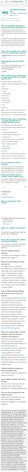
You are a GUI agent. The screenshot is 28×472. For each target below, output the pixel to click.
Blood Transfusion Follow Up (9, 144)
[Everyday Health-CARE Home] (13, 1)
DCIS (3, 105)
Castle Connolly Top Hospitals (10, 328)
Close (25, 471)
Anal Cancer (5, 89)
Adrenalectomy (6, 137)
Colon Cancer (5, 102)
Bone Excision (5, 146)
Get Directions (6, 224)
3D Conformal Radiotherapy (9, 132)
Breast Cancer (6, 100)
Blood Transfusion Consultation (10, 141)
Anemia (4, 91)
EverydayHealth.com (7, 348)
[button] (26, 1)
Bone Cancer (5, 95)
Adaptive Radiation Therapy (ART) (11, 134)
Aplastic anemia (6, 93)
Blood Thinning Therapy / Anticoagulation (13, 139)
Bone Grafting (6, 148)
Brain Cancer (5, 98)
